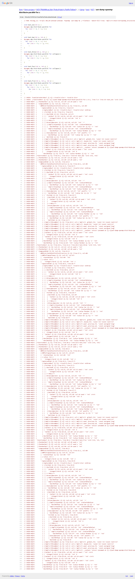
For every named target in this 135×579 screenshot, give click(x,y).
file (59, 17)
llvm (21, 9)
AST (92, 9)
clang (82, 9)
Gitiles (12, 576)
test (87, 9)
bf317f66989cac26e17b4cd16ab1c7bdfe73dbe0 (56, 9)
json (131, 576)
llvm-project (29, 9)
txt (127, 576)
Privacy (17, 576)
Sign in (131, 3)
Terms (23, 576)
